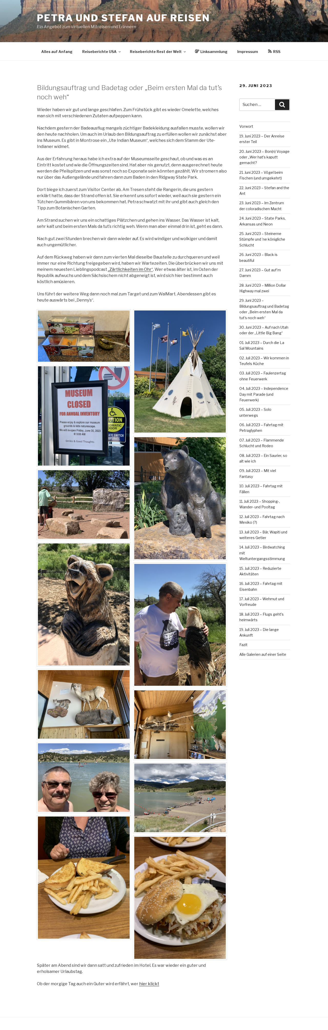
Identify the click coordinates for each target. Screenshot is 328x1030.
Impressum (247, 51)
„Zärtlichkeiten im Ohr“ (130, 269)
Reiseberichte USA (99, 51)
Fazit (243, 644)
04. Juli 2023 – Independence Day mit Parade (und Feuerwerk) (263, 394)
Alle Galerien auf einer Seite (262, 654)
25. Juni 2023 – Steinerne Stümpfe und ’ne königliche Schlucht (262, 239)
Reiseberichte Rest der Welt (156, 51)
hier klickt (149, 983)
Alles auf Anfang (57, 51)
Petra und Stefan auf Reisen (123, 18)
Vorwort (246, 126)
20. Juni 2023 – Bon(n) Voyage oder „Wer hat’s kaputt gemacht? (264, 157)
